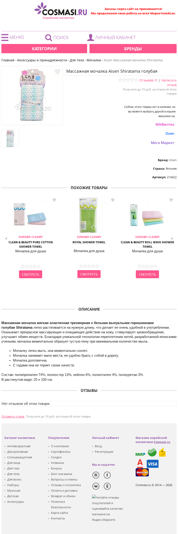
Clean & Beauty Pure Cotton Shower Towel (31, 242)
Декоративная (17, 452)
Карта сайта (59, 513)
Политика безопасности (61, 504)
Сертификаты (60, 452)
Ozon (169, 133)
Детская (13, 496)
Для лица (13, 463)
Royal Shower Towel (89, 239)
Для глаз (13, 468)
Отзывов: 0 (148, 80)
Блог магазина (61, 474)
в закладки (54, 200)
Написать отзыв (169, 82)
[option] (30, 238)
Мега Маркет (162, 142)
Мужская (13, 490)
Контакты (58, 518)
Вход (98, 446)
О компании (60, 446)
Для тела (13, 474)
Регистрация (104, 452)
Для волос (14, 479)
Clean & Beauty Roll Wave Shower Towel (147, 242)
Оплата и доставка (64, 490)
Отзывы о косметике (66, 485)
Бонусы (56, 468)
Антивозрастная (18, 446)
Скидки (56, 457)
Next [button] (172, 238)
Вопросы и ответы (64, 479)
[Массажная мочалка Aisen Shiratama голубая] (32, 120)
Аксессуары (15, 502)
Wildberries (165, 124)
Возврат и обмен (63, 496)
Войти (112, 38)
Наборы (13, 485)
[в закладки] (57, 72)
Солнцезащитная (19, 457)
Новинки (57, 463)
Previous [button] (6, 238)
